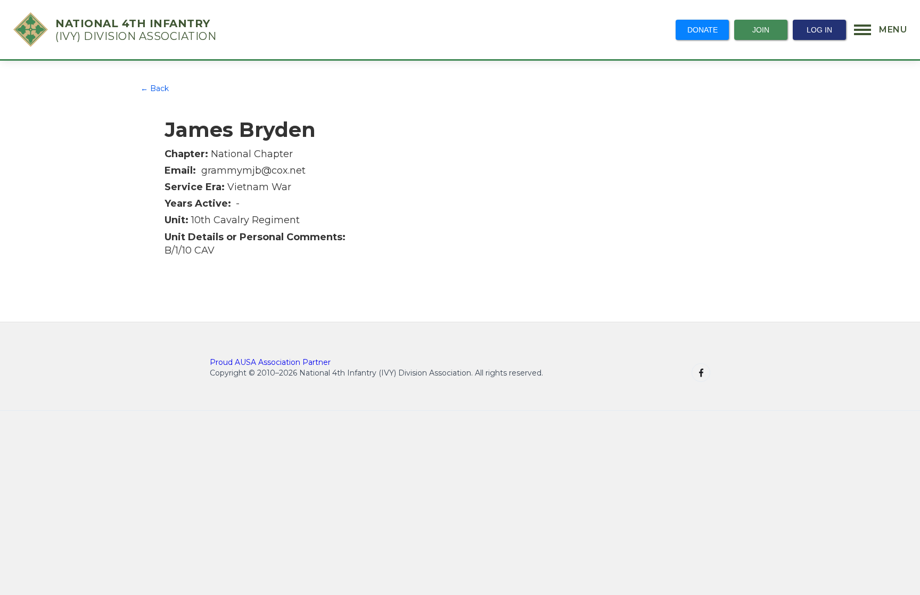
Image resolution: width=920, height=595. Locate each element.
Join (760, 30)
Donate (702, 30)
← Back (155, 88)
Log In (819, 30)
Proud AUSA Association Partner (270, 362)
